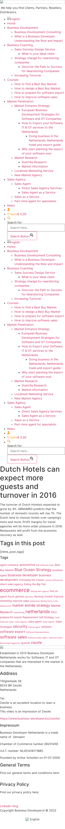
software (46, 626)
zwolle (36, 642)
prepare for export (11, 617)
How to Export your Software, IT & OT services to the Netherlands (42, 127)
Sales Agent (22, 184)
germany (29, 597)
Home (11, 23)
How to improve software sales (35, 97)
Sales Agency (16, 179)
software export (12, 632)
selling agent (34, 627)
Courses (12, 79)
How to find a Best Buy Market (35, 84)
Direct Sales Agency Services (42, 188)
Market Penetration (20, 101)
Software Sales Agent (38, 638)
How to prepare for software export (39, 92)
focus (11, 596)
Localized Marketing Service (33, 171)
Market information (35, 166)
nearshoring (19, 612)
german (19, 596)
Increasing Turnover (27, 75)
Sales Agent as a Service (38, 192)
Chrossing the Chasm (31, 579)
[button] (9, 219)
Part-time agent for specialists (35, 201)
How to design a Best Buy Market (37, 88)
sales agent (35, 621)
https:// (5, 718)
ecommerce (15, 590)
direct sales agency (11, 584)
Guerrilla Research (34, 162)
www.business (19, 718)
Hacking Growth (43, 596)
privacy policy (9, 799)
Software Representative (37, 632)
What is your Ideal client (38, 53)
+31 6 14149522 (17, 698)
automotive (27, 565)
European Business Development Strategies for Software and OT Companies (41, 114)
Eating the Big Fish (35, 584)
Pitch (54, 612)
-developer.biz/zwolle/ (44, 718)
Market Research (25, 158)
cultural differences (54, 580)
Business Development (22, 27)
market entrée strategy (31, 605)
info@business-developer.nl (19, 694)
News (11, 205)
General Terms (10, 777)
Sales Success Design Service (34, 49)
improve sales (21, 600)
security (20, 626)
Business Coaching (20, 45)
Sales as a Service (26, 197)
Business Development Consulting (37, 32)
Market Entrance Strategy (32, 105)
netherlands (37, 611)
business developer (23, 575)
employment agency (40, 591)
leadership (35, 601)
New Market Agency (28, 175)
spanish (25, 642)
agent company (9, 564)
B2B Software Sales (45, 565)
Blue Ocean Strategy (32, 569)
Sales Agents (49, 622)
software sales (13, 637)
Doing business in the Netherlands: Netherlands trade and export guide (46, 140)
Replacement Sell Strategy (38, 617)
